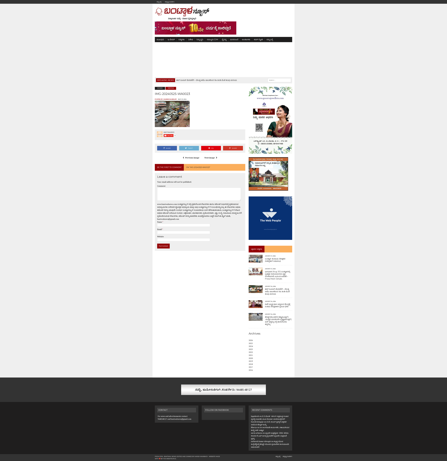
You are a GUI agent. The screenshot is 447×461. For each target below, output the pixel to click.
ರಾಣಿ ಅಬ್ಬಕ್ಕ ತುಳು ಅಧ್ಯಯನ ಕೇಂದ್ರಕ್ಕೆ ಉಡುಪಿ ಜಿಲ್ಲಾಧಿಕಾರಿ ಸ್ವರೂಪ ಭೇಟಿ (277, 305)
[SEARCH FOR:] (279, 80)
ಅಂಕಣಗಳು (246, 39)
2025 (251, 343)
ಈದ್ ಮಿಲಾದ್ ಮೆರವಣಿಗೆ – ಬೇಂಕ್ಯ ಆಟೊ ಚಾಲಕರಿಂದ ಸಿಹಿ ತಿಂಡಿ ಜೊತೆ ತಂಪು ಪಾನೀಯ (277, 291)
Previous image (192, 157)
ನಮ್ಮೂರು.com (212, 39)
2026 (251, 340)
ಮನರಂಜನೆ (234, 39)
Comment (161, 186)
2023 (251, 349)
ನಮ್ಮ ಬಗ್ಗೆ (159, 2)
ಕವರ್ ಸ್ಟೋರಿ (258, 39)
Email (159, 229)
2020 (251, 358)
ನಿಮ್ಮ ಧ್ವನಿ (199, 39)
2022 (251, 352)
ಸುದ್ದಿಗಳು (181, 39)
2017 (251, 367)
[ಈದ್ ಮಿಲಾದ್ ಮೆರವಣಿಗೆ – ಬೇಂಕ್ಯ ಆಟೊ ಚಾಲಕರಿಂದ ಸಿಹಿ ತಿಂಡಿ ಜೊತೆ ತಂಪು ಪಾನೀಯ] (256, 291)
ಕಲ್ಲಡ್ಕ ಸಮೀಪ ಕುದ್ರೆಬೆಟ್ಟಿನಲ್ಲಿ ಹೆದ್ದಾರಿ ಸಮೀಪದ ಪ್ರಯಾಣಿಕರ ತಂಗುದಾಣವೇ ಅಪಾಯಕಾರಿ (270, 444)
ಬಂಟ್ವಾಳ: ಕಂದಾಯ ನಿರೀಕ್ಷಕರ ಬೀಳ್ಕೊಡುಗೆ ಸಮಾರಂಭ (275, 260)
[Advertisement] (223, 59)
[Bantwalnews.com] (223, 13)
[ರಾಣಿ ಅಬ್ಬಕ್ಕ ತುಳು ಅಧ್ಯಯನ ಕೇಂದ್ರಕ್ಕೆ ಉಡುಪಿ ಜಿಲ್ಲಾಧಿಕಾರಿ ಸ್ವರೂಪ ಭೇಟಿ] (256, 306)
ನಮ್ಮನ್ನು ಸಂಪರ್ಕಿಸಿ (169, 2)
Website (160, 236)
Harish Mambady (170, 99)
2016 (251, 370)
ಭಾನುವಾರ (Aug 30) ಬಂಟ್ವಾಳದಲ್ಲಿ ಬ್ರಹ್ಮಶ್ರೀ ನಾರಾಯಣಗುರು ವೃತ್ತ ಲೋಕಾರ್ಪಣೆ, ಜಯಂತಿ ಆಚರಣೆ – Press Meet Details (277, 275)
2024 (251, 346)
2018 (251, 364)
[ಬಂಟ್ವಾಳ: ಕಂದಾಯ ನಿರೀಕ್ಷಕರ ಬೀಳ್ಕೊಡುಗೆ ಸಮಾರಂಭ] (256, 261)
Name (159, 222)
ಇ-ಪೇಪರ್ (171, 39)
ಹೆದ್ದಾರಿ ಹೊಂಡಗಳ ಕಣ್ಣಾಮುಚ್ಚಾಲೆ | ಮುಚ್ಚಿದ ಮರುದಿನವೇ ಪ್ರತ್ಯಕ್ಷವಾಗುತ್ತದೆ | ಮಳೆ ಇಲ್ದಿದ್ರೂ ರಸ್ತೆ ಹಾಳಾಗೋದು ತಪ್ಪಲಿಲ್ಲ (278, 320)
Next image (209, 157)
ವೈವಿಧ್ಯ (224, 39)
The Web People (169, 458)
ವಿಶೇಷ (190, 39)
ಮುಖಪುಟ (160, 39)
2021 (251, 355)
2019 (251, 361)
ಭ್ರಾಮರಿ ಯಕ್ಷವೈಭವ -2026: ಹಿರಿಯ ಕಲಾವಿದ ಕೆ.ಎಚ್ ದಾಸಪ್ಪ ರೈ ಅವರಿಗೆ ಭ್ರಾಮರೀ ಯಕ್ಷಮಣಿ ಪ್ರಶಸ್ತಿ (270, 436)
